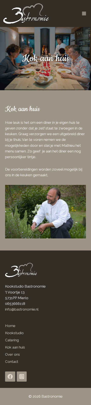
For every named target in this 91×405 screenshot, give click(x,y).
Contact (11, 361)
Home (10, 326)
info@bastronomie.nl (22, 309)
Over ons (12, 354)
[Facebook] (10, 376)
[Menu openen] (85, 13)
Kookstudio (14, 333)
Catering (12, 340)
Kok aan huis (15, 347)
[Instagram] (22, 376)
